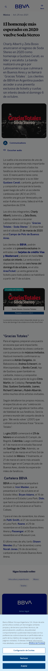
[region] (24, 642)
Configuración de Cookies (24, 650)
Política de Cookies (37, 643)
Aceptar (24, 666)
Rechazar (24, 658)
